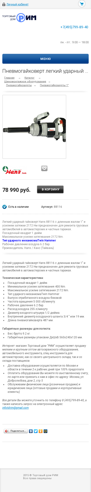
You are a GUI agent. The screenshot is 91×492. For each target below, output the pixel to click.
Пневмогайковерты (19, 85)
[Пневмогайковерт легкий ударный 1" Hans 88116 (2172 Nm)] (35, 126)
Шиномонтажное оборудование (25, 81)
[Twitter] (35, 431)
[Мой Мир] (45, 431)
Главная (9, 77)
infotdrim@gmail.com (15, 407)
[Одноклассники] (40, 431)
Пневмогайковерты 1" (54, 85)
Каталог (29, 77)
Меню (45, 59)
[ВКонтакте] (30, 431)
